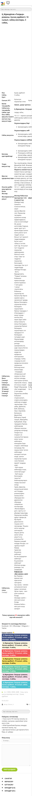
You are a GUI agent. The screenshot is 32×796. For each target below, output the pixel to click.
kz (5, 692)
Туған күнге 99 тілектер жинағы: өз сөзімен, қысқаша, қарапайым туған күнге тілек (14, 721)
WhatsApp (16, 626)
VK (11, 626)
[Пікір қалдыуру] (8, 2)
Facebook (5, 626)
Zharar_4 (11, 704)
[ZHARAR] (2, 2)
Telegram (25, 626)
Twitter (4, 628)
